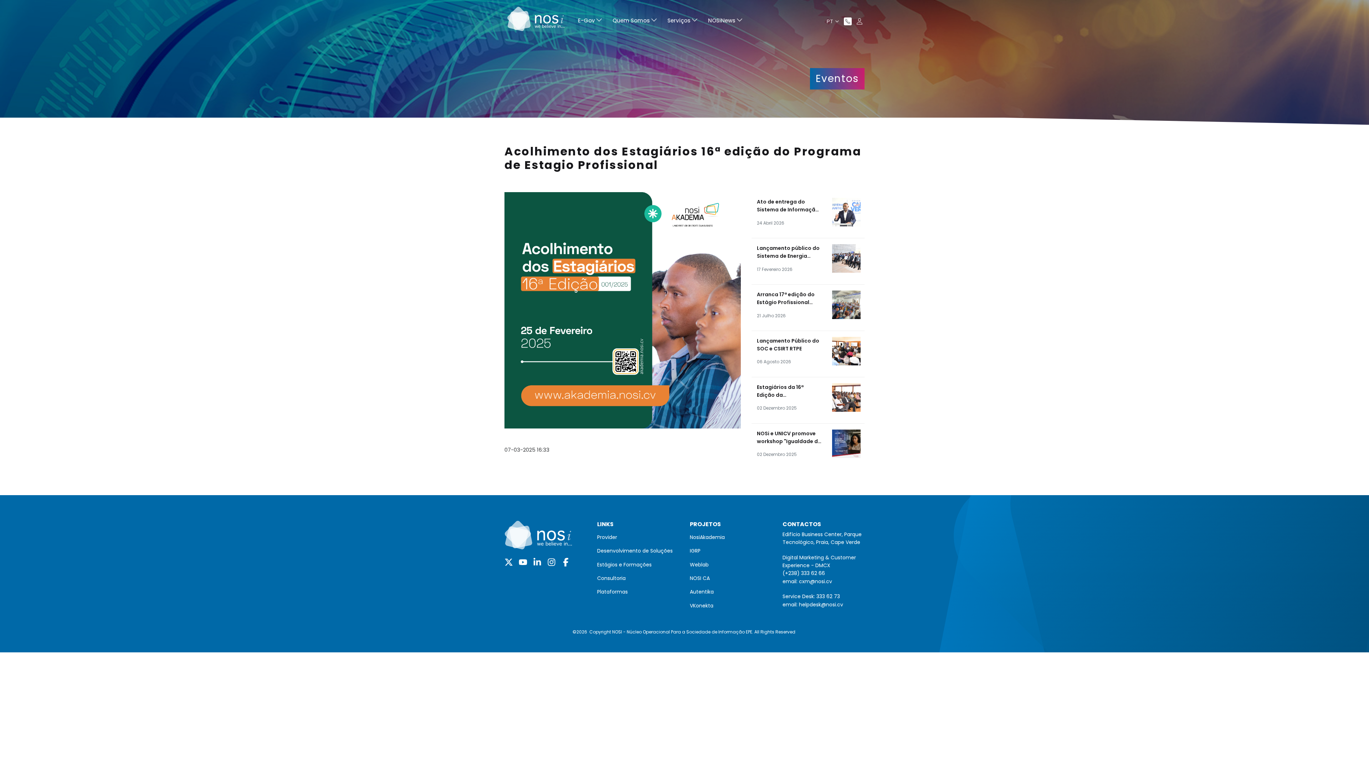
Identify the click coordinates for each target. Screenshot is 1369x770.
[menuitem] (590, 21)
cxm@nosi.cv (815, 581)
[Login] (860, 21)
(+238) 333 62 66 (804, 573)
